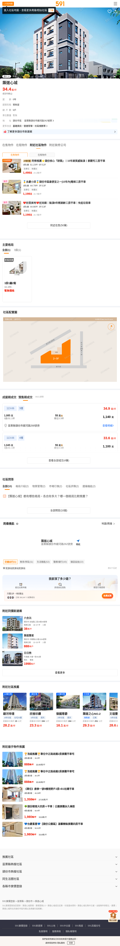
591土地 (51, 925)
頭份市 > (30, 901)
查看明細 (107, 425)
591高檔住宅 (94, 925)
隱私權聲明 (71, 931)
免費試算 (107, 595)
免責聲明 (43, 931)
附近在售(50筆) (58, 225)
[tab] (15, 155)
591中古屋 (65, 925)
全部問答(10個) (58, 510)
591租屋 (79, 925)
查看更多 (60, 672)
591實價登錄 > (9, 901)
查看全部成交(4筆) (59, 460)
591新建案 (37, 925)
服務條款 (56, 931)
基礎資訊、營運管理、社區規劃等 (29, 126)
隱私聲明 (61, 943)
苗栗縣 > (21, 901)
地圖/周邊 (107, 523)
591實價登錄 (21, 925)
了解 (51, 10)
